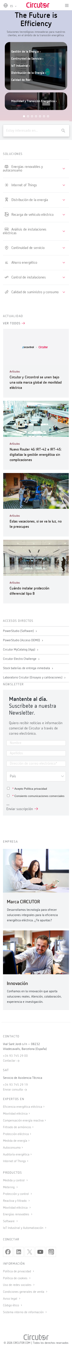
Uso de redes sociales (17, 1285)
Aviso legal (10, 1298)
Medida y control (14, 1180)
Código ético (11, 1305)
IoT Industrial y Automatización (23, 1228)
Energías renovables (16, 1214)
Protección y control (16, 1194)
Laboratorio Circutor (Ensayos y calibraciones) (33, 677)
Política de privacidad (17, 1271)
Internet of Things (14, 1161)
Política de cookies (15, 1278)
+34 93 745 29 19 (15, 1085)
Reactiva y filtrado (15, 1201)
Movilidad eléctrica (15, 1113)
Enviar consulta (13, 1089)
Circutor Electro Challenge (20, 659)
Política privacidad (35, 788)
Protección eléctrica (16, 1134)
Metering (9, 1187)
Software (9, 1221)
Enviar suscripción (19, 809)
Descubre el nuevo (28, 92)
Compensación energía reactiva (23, 1120)
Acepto (29, 788)
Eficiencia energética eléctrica (22, 1107)
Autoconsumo (12, 1147)
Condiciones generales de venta (24, 1292)
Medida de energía (15, 1141)
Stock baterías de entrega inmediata (27, 668)
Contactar (9, 1060)
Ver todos (12, 323)
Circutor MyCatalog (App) (19, 649)
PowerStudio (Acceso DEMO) (22, 640)
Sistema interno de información (23, 1312)
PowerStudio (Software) (19, 631)
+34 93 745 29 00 (15, 1056)
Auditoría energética (16, 1154)
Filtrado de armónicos (17, 1127)
